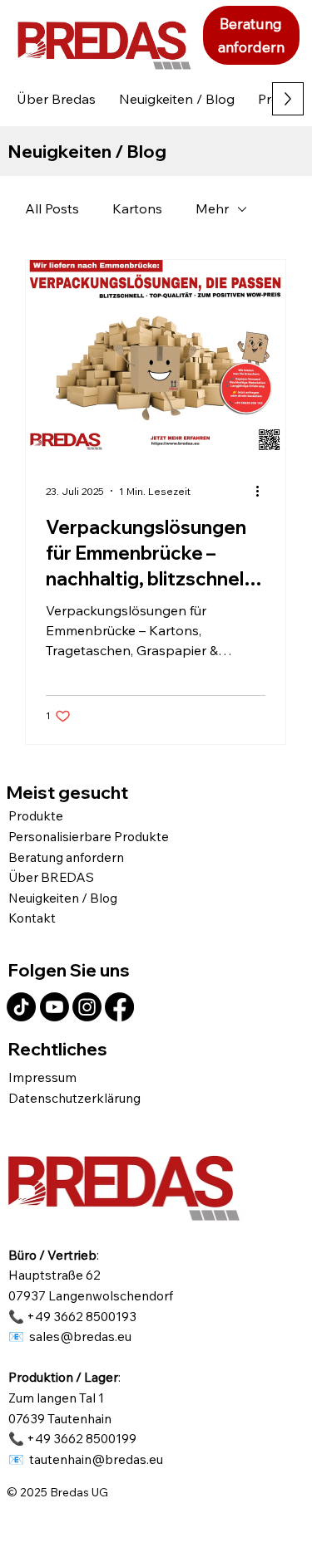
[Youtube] (54, 1006)
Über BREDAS (51, 877)
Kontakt (32, 917)
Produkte (35, 815)
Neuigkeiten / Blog (62, 897)
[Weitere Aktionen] (263, 491)
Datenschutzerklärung (74, 1097)
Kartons (137, 208)
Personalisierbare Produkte (88, 836)
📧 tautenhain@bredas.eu (85, 1459)
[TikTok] (21, 1006)
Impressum (42, 1077)
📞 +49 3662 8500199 (72, 1438)
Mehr (212, 208)
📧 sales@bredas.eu (69, 1336)
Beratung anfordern (66, 857)
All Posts (52, 208)
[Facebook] (119, 1006)
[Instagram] (87, 1006)
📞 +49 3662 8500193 (72, 1316)
